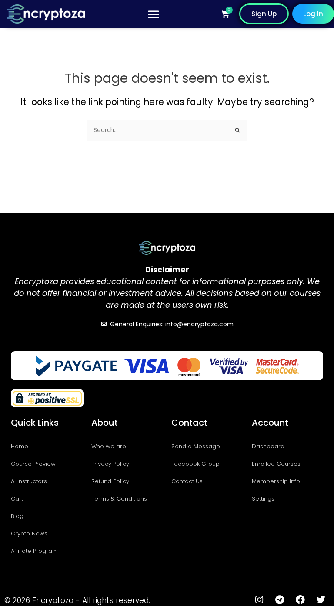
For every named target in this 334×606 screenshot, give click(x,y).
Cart (17, 498)
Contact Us (187, 481)
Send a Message (195, 446)
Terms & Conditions (119, 498)
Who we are (108, 446)
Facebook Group (195, 464)
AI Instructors (29, 481)
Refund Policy (110, 481)
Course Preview (33, 464)
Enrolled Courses (276, 464)
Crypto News (29, 533)
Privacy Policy (110, 464)
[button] (153, 14)
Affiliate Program (34, 551)
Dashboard (268, 446)
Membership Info (276, 481)
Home (19, 446)
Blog (17, 516)
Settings (263, 498)
